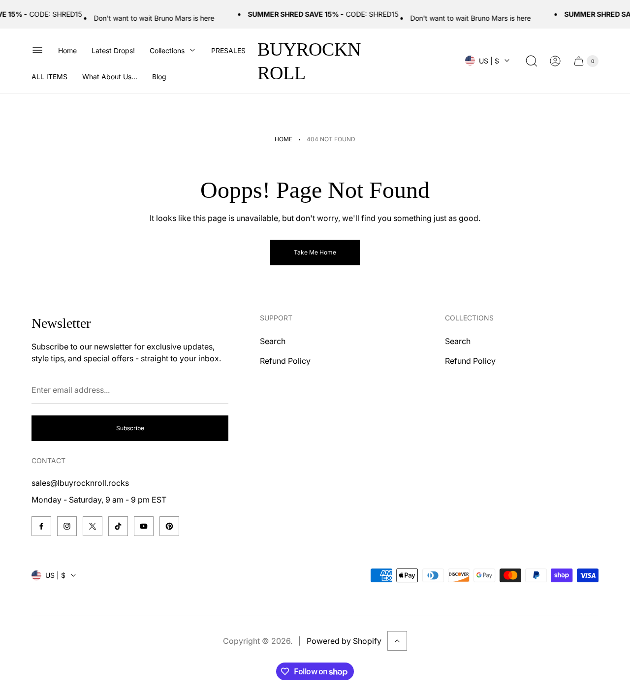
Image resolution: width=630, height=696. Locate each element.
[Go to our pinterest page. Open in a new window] (169, 526)
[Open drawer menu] (37, 50)
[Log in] (555, 61)
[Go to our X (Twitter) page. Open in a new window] (92, 526)
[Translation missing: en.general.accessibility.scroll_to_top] (397, 641)
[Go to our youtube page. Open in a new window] (144, 526)
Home (283, 139)
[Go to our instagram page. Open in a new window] (67, 526)
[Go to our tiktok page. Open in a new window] (118, 526)
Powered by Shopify (344, 641)
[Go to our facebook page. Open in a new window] (41, 526)
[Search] (531, 61)
